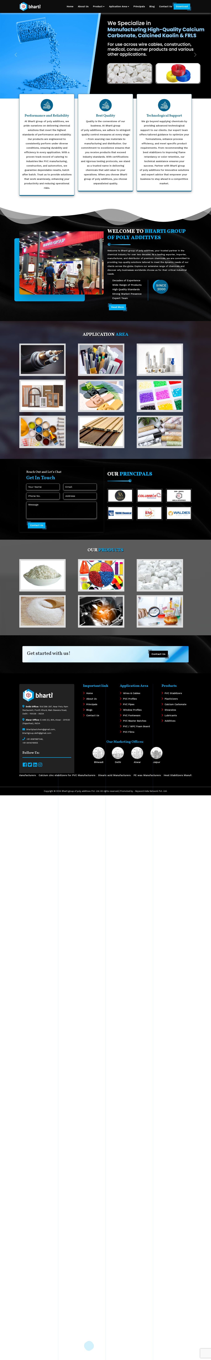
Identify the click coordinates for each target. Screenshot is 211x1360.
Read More (117, 307)
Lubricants (171, 715)
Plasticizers (171, 698)
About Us (83, 6)
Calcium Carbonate (175, 704)
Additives (170, 720)
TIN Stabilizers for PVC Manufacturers (155, 775)
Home (70, 6)
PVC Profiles (130, 698)
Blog (152, 6)
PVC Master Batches (134, 720)
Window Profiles (132, 710)
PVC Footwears (131, 715)
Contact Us (165, 6)
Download (182, 6)
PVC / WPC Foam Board (136, 726)
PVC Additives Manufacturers (111, 775)
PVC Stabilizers (173, 693)
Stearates (170, 710)
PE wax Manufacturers (37, 775)
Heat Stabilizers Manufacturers (72, 775)
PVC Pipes (128, 704)
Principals (139, 6)
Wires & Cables (131, 693)
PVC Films (128, 732)
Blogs (89, 710)
